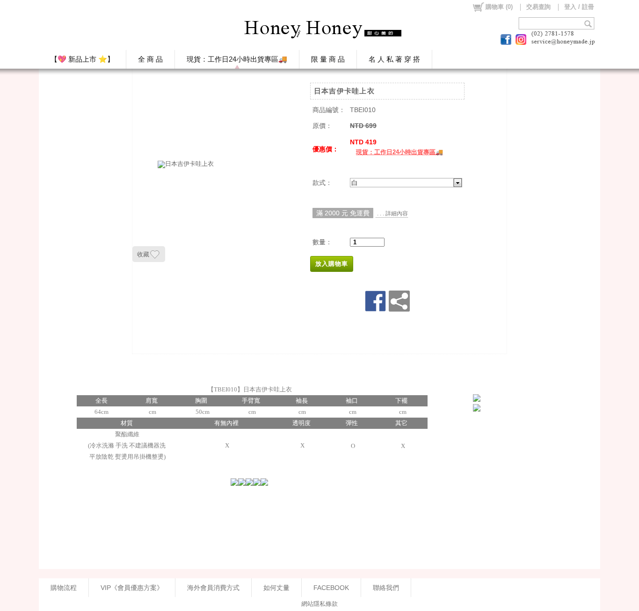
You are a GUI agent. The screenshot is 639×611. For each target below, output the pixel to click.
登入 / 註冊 (579, 6)
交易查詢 (538, 6)
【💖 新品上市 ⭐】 (82, 59)
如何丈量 (276, 587)
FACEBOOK (331, 587)
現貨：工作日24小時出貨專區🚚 (237, 59)
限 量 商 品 (328, 59)
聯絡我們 (386, 587)
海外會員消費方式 (213, 587)
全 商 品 (150, 59)
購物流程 (64, 587)
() (499, 6)
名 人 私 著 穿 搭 (394, 59)
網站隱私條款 (319, 603)
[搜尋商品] (589, 23)
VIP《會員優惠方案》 (132, 587)
